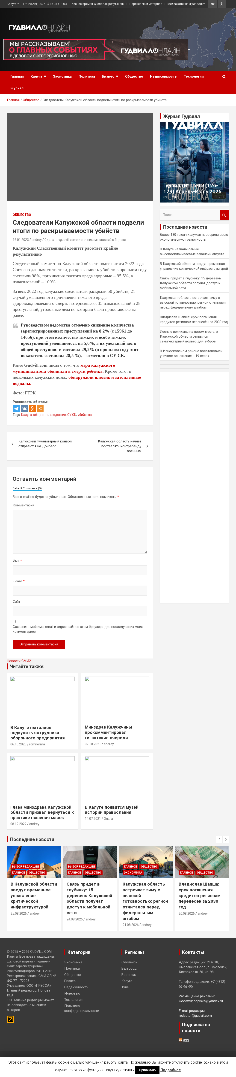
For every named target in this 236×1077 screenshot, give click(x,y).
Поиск (224, 215)
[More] (40, 408)
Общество (134, 76)
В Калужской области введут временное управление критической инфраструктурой (34, 895)
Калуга (11, 4)
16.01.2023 (21, 240)
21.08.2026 (131, 925)
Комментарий (23, 505)
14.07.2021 (93, 818)
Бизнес (108, 76)
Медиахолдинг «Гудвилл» (185, 4)
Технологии (194, 76)
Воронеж (128, 975)
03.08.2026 (171, 197)
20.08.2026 (187, 913)
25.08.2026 (19, 913)
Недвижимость (163, 76)
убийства (85, 415)
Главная (17, 76)
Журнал (17, 88)
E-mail (19, 581)
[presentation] (219, 839)
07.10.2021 (93, 744)
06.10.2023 (18, 744)
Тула (125, 987)
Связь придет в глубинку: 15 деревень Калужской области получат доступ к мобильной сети (190, 283)
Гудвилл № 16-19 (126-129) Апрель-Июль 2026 (192, 188)
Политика (87, 76)
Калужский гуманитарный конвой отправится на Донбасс (45, 443)
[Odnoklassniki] (32, 408)
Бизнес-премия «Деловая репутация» (98, 4)
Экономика (62, 76)
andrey (37, 240)
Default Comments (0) (27, 488)
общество (40, 415)
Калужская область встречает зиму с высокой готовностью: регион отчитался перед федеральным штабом (193, 302)
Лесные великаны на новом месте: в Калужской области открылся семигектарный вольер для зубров (189, 336)
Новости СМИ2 (19, 661)
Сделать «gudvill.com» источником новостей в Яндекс (85, 240)
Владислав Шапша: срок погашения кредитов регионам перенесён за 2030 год (200, 895)
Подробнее (170, 1070)
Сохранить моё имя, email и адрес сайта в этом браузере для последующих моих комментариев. (78, 629)
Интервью (72, 993)
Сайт (16, 601)
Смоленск (129, 962)
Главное (18, 872)
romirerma (37, 744)
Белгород (129, 968)
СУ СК (71, 415)
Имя (17, 561)
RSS (185, 1040)
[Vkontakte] (24, 408)
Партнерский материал (146, 4)
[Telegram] (16, 408)
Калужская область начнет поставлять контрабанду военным (119, 446)
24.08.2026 (75, 919)
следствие (58, 415)
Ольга (108, 818)
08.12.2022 (18, 824)
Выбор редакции (25, 866)
